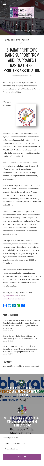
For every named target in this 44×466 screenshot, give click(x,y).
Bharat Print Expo (12, 40)
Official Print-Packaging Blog (24, 31)
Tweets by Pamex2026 (11, 438)
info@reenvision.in (10, 295)
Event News (26, 40)
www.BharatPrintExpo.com (14, 299)
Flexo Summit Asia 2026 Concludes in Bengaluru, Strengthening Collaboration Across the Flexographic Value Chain (20, 349)
